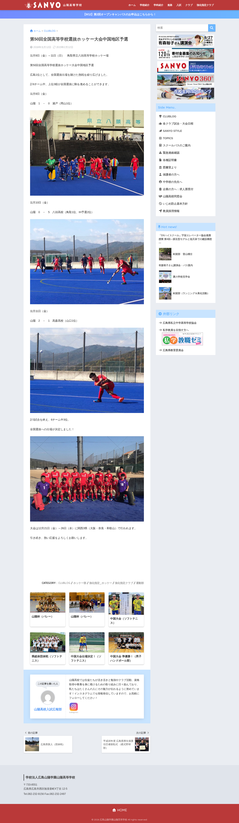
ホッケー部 (79, 583)
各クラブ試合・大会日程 (177, 123)
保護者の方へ (170, 174)
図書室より (169, 167)
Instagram (73, 712)
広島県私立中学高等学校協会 (179, 322)
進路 (169, 5)
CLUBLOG (64, 583)
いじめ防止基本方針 (175, 203)
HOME (121, 810)
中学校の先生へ (172, 181)
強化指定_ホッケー (100, 583)
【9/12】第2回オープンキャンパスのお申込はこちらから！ (119, 14)
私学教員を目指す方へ (175, 329)
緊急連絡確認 (170, 152)
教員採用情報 (170, 211)
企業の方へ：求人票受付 (177, 189)
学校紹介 (145, 5)
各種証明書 (169, 160)
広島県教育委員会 (173, 350)
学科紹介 (158, 5)
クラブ (189, 5)
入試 (178, 5)
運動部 (140, 583)
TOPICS (167, 138)
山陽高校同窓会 (172, 196)
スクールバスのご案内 (176, 145)
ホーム (132, 5)
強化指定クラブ (205, 5)
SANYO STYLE (172, 131)
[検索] (211, 28)
